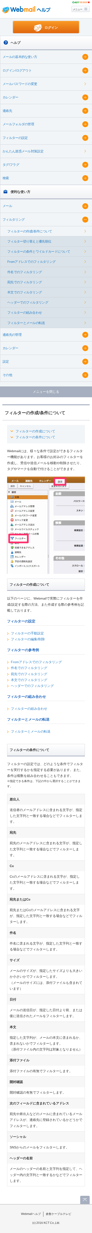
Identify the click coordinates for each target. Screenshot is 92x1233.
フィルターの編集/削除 (28, 639)
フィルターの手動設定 (27, 633)
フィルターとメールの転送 (30, 731)
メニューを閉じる (46, 391)
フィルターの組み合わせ (29, 708)
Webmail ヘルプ (26, 9)
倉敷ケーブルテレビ (58, 1214)
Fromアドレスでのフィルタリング (36, 662)
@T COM (81, 2)
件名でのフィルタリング (29, 668)
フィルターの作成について (35, 431)
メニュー (77, 9)
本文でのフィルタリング (29, 680)
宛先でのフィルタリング (29, 674)
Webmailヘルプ (31, 1214)
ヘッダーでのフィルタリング (32, 686)
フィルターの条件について (35, 437)
